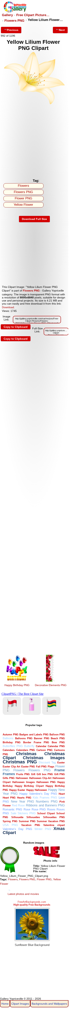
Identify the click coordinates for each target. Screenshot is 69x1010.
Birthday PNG (12, 742)
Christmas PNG (20, 761)
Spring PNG (10, 821)
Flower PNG (23, 198)
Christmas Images (44, 757)
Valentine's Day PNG (17, 829)
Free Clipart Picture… (32, 15)
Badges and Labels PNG (33, 734)
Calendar (41, 746)
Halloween (22, 778)
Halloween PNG (46, 782)
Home (5, 1003)
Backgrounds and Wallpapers (49, 1003)
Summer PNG (27, 821)
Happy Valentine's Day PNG (38, 793)
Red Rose (18, 805)
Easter (61, 762)
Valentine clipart (54, 825)
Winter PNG (42, 829)
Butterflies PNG (13, 746)
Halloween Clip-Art (40, 778)
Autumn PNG (10, 734)
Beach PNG (58, 738)
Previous (12, 29)
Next (62, 29)
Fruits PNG (23, 774)
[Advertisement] (34, 140)
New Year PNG (22, 801)
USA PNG (10, 825)
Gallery (7, 15)
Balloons (8, 738)
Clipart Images (20, 1003)
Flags (51, 766)
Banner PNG (41, 738)
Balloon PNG (57, 734)
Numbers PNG (47, 801)
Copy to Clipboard (16, 326)
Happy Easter (17, 790)
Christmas (26, 753)
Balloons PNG (23, 738)
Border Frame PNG (36, 742)
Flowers (23, 185)
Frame (59, 770)
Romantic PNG (12, 809)
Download (8, 307)
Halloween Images (23, 782)
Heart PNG (9, 797)
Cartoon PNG (44, 750)
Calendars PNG (25, 750)
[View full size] (34, 103)
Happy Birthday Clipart (29, 786)
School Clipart (46, 813)
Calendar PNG (56, 746)
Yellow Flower (23, 204)
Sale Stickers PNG (23, 813)
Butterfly (29, 746)
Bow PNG (58, 742)
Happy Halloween (36, 790)
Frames (9, 774)
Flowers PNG (14, 20)
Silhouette (17, 817)
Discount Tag (47, 762)
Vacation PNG (30, 825)
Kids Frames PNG (45, 797)
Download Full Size (34, 218)
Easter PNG (28, 766)
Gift (33, 774)
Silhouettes (33, 817)
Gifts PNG (9, 778)
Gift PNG (59, 774)
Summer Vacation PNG (51, 821)
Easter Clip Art (11, 766)
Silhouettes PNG (54, 817)
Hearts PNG (24, 797)
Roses (51, 809)
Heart (62, 793)
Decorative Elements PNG (51, 685)
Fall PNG (41, 766)
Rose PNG (39, 809)
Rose (27, 809)
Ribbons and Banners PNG (45, 805)
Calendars (9, 750)
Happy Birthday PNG (17, 685)
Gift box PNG (45, 774)
